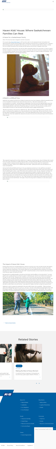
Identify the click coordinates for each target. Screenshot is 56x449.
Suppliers (30, 445)
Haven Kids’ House (15, 42)
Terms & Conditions (20, 445)
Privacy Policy (10, 445)
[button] (36, 383)
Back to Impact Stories (10, 322)
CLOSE (54, 428)
